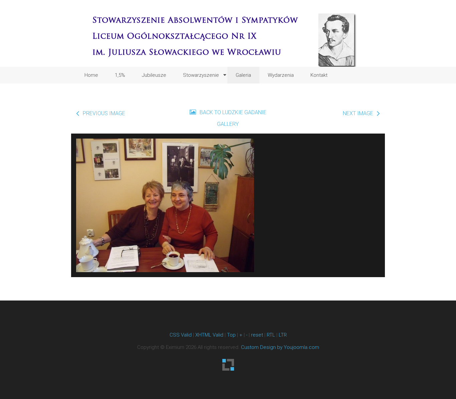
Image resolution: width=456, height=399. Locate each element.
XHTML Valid (209, 335)
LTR (283, 335)
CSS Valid (181, 335)
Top (231, 335)
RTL (271, 335)
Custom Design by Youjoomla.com (280, 347)
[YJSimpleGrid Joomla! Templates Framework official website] (228, 365)
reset (257, 335)
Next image (358, 113)
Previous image (104, 113)
